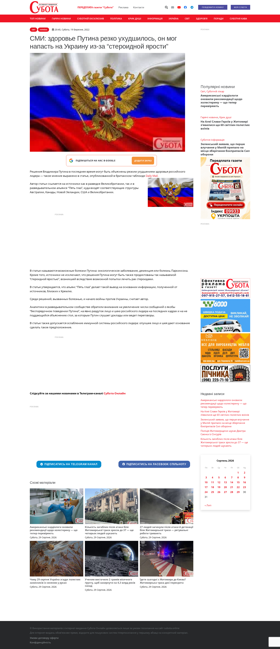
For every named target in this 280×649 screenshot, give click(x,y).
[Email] (172, 7)
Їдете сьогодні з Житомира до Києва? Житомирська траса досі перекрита (163, 581)
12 (218, 482)
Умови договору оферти (44, 637)
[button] (166, 7)
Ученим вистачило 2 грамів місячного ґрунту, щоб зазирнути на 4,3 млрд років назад (110, 582)
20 (225, 487)
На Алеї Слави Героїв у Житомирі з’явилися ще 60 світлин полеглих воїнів (225, 125)
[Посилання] (44, 7)
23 (244, 487)
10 (206, 482)
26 (218, 492)
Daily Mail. (152, 176)
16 (244, 482)
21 (231, 487)
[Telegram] (192, 7)
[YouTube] (179, 7)
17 (206, 487)
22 (238, 487)
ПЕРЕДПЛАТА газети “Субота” (95, 7)
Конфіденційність (40, 642)
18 (212, 487)
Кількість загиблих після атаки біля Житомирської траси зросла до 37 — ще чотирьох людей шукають (109, 530)
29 (238, 492)
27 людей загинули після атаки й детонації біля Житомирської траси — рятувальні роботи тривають (166, 530)
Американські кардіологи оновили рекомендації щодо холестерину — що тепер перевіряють (53, 530)
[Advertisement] (111, 240)
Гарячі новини (209, 117)
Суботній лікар (215, 91)
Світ (203, 91)
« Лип (208, 505)
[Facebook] (185, 7)
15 (238, 482)
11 (212, 482)
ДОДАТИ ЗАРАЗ (143, 160)
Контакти (138, 7)
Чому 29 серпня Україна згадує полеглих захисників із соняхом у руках (55, 581)
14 (231, 482)
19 (218, 487)
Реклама (123, 7)
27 (225, 492)
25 (212, 492)
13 (225, 482)
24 (206, 492)
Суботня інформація (212, 139)
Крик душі (225, 117)
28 (231, 492)
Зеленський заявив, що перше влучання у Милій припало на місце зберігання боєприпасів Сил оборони (225, 149)
